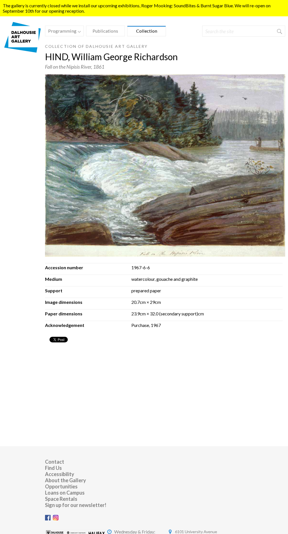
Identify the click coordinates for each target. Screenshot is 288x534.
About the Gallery (65, 480)
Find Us (53, 468)
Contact (54, 462)
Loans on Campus (65, 493)
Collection (146, 30)
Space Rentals (61, 499)
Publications (105, 30)
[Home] (22, 50)
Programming (60, 31)
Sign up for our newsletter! (75, 505)
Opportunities (61, 486)
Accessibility (59, 474)
